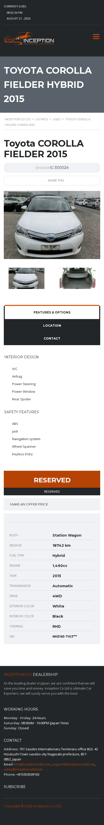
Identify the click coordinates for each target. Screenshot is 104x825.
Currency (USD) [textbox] (15, 6)
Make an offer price (29, 504)
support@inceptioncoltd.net (73, 764)
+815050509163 (27, 774)
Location (52, 325)
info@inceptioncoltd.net (32, 764)
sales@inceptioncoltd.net (23, 769)
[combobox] (20, 6)
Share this (55, 180)
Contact (52, 338)
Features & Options (52, 312)
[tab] (52, 312)
